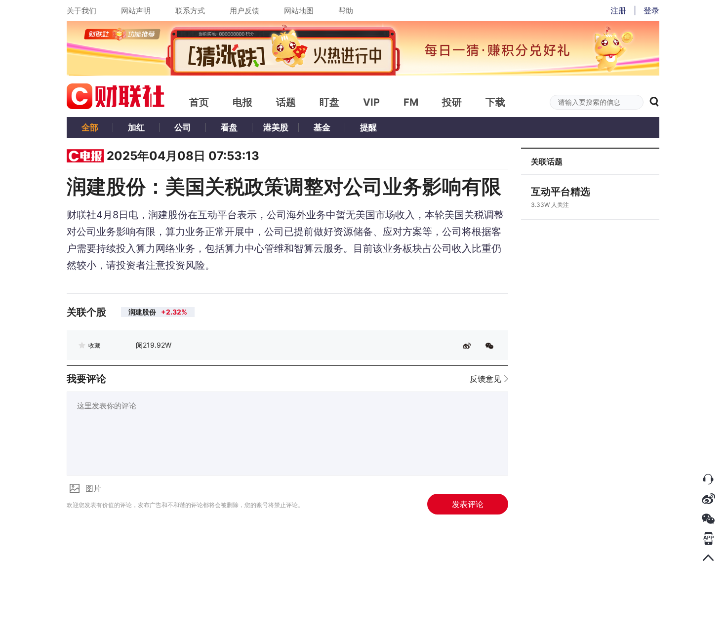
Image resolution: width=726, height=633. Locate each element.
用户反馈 (244, 10)
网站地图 (299, 10)
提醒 (368, 127)
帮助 (345, 10)
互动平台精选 (560, 192)
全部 (89, 127)
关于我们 (81, 10)
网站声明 (136, 10)
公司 (182, 127)
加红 (136, 127)
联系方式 (190, 10)
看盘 (229, 127)
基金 (322, 127)
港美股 (275, 127)
